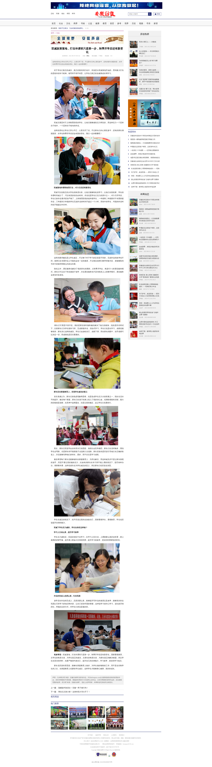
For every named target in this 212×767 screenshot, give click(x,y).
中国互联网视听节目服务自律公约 (90, 744)
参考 (119, 23)
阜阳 (68, 13)
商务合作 (106, 735)
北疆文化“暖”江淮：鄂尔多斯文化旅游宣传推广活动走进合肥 (149, 91)
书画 (83, 23)
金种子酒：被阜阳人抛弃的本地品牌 (143, 187)
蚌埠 (73, 13)
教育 (105, 23)
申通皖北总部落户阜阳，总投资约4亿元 (143, 146)
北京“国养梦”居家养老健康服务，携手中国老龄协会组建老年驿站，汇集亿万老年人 (149, 82)
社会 (61, 23)
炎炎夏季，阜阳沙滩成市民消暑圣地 (142, 154)
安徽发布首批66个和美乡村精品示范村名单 (145, 136)
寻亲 (148, 23)
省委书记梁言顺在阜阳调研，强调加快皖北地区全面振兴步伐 (149, 258)
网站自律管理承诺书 (108, 744)
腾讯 (88, 56)
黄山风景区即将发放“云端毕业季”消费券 (145, 179)
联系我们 (121, 735)
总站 (52, 13)
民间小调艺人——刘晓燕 (147, 42)
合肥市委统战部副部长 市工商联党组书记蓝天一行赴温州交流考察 (149, 324)
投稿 (158, 14)
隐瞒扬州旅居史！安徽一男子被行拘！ (73, 688)
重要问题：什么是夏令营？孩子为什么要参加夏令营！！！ (79, 28)
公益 (90, 23)
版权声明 (98, 735)
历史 (134, 23)
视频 (141, 23)
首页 (54, 23)
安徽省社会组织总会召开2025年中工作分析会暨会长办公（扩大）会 (149, 268)
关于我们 (90, 735)
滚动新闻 (54, 28)
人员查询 (113, 735)
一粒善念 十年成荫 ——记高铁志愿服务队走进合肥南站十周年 (149, 240)
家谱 (156, 23)
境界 (127, 23)
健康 (97, 23)
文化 (68, 23)
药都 (57, 13)
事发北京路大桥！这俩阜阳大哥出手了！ (74, 692)
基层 (112, 23)
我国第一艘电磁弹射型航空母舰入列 (142, 139)
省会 (62, 13)
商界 (76, 23)
